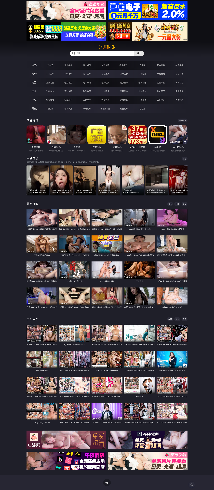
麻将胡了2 (123, 65)
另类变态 (179, 82)
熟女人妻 (124, 74)
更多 (184, 204)
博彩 (34, 65)
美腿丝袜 (124, 91)
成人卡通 (87, 82)
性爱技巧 (179, 100)
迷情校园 (124, 100)
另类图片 (179, 91)
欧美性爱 (105, 82)
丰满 (170, 319)
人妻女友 (87, 100)
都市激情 (50, 100)
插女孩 (50, 108)
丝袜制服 (142, 74)
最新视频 (32, 204)
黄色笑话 (161, 100)
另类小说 (142, 100)
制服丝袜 (124, 82)
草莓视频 (87, 108)
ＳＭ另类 (179, 74)
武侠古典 (105, 100)
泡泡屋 (142, 108)
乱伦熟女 (161, 82)
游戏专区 (105, 65)
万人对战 (87, 65)
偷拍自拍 (68, 82)
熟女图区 (161, 91)
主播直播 (161, 74)
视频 (34, 74)
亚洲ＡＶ (50, 74)
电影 (34, 82)
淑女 (177, 319)
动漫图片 (105, 91)
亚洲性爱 (50, 82)
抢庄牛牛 (179, 65)
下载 (184, 158)
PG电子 (50, 65)
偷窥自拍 (50, 91)
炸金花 (142, 65)
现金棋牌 (161, 65)
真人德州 (68, 65)
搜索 (139, 53)
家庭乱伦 (68, 100)
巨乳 (177, 204)
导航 (34, 108)
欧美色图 (87, 91)
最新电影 (32, 319)
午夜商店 (68, 108)
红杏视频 (124, 108)
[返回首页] (192, 485)
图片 (34, 91)
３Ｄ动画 (105, 74)
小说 (34, 100)
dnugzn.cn (107, 47)
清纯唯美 (142, 91)
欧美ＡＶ (87, 74)
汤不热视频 (105, 108)
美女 (170, 204)
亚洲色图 (68, 91)
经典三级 (142, 82)
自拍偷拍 (68, 74)
